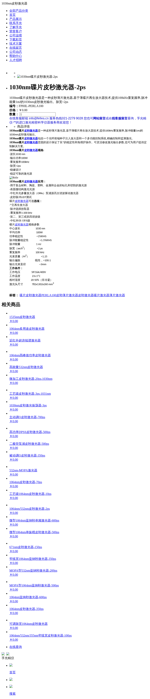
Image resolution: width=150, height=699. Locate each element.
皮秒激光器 (31, 130)
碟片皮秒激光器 (30, 295)
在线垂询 (15, 647)
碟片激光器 (101, 295)
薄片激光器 (117, 295)
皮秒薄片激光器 (67, 295)
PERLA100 (48, 295)
